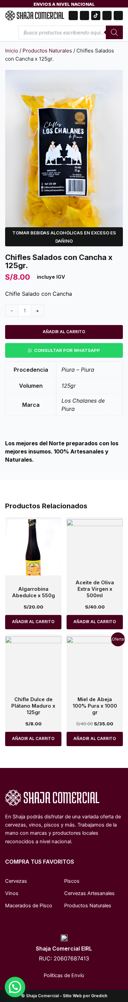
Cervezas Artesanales (89, 893)
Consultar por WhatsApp (67, 350)
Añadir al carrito (64, 331)
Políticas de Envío (64, 975)
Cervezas (16, 881)
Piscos (72, 881)
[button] (64, 350)
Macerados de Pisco (28, 906)
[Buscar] (114, 32)
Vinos (11, 893)
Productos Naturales (47, 50)
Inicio (11, 50)
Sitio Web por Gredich (85, 995)
